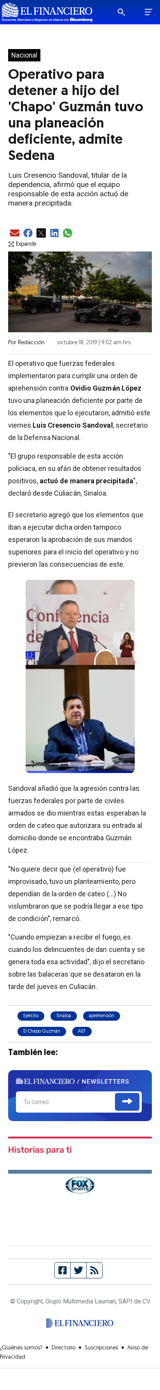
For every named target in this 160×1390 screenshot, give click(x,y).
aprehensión (101, 1016)
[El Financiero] (47, 12)
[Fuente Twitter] (79, 1270)
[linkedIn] (54, 233)
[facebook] (28, 233)
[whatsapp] (67, 233)
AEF (82, 1031)
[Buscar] (127, 12)
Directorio (63, 1348)
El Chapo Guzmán (41, 1031)
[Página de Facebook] (63, 1270)
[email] (14, 233)
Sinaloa (63, 1016)
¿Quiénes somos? (21, 1348)
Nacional (24, 55)
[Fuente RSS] (94, 1270)
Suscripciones (101, 1348)
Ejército (30, 1016)
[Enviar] (127, 1102)
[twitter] (41, 233)
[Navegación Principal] (148, 12)
